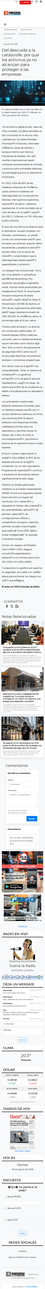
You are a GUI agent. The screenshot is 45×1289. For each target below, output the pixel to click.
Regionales (26, 30)
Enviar (32, 818)
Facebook (22, 926)
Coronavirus (10, 30)
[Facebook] (33, 2)
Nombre (11, 780)
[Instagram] (37, 2)
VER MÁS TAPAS (22, 1151)
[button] (17, 2)
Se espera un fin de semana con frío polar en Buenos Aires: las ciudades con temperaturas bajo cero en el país (22, 745)
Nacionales (9, 34)
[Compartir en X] (12, 606)
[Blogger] (42, 2)
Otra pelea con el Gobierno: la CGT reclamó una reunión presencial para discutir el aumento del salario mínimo (22, 649)
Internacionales (27, 34)
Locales (8, 38)
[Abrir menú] (5, 24)
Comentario (12, 790)
